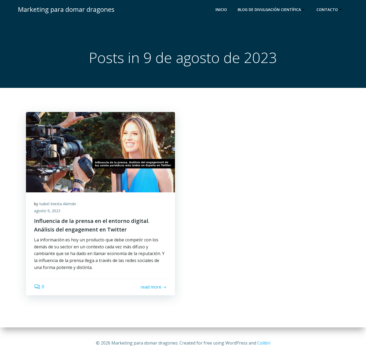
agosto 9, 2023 (47, 210)
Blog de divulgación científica (269, 9)
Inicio (221, 9)
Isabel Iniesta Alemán (57, 203)
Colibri (263, 343)
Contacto (327, 9)
